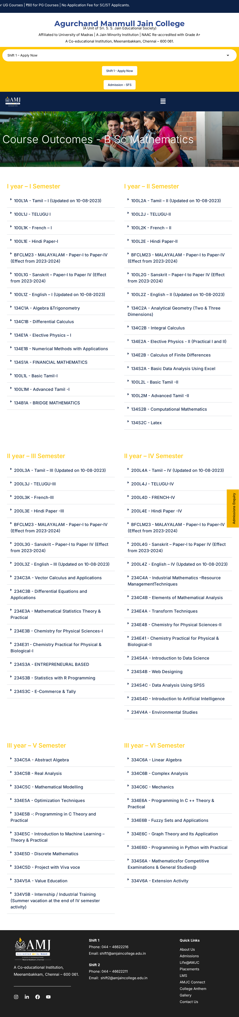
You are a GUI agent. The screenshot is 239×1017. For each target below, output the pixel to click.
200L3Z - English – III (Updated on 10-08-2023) (62, 564)
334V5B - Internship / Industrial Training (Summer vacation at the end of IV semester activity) (55, 900)
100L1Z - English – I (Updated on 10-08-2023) (59, 294)
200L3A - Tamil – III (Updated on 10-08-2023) (60, 470)
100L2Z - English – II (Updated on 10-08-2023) (178, 294)
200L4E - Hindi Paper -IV (156, 510)
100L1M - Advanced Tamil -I (42, 389)
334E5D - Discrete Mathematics (46, 853)
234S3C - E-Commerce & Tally (45, 691)
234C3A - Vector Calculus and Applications (58, 577)
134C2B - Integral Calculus (158, 327)
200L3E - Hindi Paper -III (39, 510)
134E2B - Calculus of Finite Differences (171, 355)
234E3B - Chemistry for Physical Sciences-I (58, 631)
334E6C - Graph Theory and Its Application (174, 833)
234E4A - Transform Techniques (164, 611)
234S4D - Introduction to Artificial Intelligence (178, 698)
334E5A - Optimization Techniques (49, 800)
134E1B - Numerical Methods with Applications (61, 348)
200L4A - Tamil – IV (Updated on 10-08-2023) (177, 470)
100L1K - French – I (33, 227)
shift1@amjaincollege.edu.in (123, 953)
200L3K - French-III (34, 497)
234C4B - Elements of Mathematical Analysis (177, 597)
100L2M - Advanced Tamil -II (160, 395)
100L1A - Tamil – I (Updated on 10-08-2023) (58, 200)
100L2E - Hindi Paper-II (154, 241)
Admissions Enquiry (234, 508)
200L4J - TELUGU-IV (152, 483)
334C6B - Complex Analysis (159, 773)
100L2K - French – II (151, 227)
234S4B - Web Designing (157, 671)
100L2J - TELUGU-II (151, 214)
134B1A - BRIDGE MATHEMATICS (47, 402)
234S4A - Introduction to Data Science (170, 658)
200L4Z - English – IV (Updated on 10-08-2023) (179, 564)
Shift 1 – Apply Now (22, 55)
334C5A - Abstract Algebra (41, 759)
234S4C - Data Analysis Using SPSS (168, 685)
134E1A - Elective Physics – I (42, 335)
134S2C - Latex (146, 422)
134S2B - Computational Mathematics (169, 409)
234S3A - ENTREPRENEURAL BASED (51, 664)
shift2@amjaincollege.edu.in (124, 978)
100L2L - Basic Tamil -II (154, 382)
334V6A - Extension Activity (159, 880)
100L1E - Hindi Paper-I (36, 241)
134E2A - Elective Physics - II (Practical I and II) (179, 341)
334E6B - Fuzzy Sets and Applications (169, 820)
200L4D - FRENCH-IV (153, 497)
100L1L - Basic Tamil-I (36, 375)
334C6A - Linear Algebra (156, 759)
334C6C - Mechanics (152, 786)
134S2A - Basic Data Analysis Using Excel (173, 368)
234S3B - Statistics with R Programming (54, 677)
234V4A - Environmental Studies (164, 712)
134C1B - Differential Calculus (44, 321)
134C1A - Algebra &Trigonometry (47, 308)
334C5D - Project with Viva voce (47, 867)
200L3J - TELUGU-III (35, 483)
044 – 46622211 (115, 971)
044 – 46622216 (114, 947)
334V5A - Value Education (40, 880)
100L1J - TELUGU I (32, 214)
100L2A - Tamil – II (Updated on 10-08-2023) (176, 200)
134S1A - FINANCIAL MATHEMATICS (51, 362)
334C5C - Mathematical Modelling (48, 786)
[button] (119, 55)
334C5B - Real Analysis (38, 773)
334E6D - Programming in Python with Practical (179, 847)
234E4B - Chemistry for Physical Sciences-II (176, 624)
